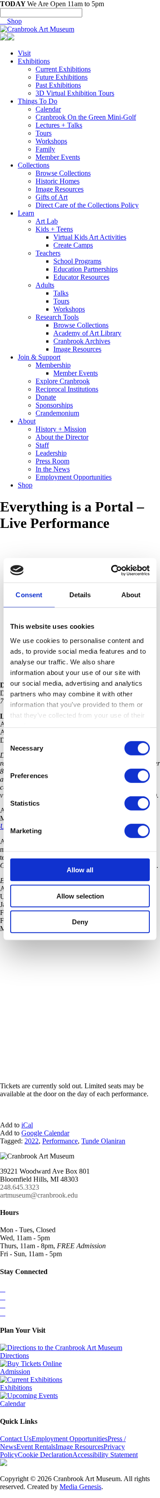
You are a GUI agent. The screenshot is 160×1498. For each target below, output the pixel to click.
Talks (60, 293)
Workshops (51, 141)
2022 (31, 1141)
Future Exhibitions (62, 77)
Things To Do (37, 101)
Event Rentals (36, 1446)
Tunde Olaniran (103, 1141)
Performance (60, 1141)
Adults (45, 285)
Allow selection (80, 895)
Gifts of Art (52, 197)
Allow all (80, 870)
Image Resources (60, 189)
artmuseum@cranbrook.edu (39, 1195)
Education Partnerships (85, 269)
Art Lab (47, 221)
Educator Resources (81, 277)
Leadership (51, 453)
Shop (11, 21)
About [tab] (131, 595)
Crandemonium (57, 413)
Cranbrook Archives (81, 341)
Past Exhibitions (58, 85)
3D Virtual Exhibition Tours (75, 93)
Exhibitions (34, 61)
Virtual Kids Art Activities (89, 237)
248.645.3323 (19, 1187)
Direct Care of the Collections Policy (87, 205)
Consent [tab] (29, 595)
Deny (80, 922)
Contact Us (16, 1438)
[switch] (137, 776)
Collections (33, 165)
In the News (53, 469)
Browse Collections (63, 173)
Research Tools (57, 317)
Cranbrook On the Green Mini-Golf (86, 117)
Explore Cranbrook (63, 381)
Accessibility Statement (105, 1454)
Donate (46, 397)
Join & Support (39, 357)
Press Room (52, 461)
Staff (42, 445)
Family (45, 149)
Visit (24, 53)
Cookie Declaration (45, 1454)
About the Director (62, 437)
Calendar (48, 109)
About (27, 421)
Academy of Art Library (87, 333)
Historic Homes (58, 181)
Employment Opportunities (74, 477)
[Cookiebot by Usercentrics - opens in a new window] (113, 570)
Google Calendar (45, 1133)
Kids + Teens (54, 229)
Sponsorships (54, 405)
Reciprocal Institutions (67, 389)
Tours (44, 133)
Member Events (58, 157)
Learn (26, 213)
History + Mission (61, 429)
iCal (27, 1125)
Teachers (48, 253)
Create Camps (73, 245)
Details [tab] (80, 595)
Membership (53, 365)
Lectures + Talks (59, 125)
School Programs (77, 261)
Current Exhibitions (63, 69)
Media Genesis (80, 1486)
